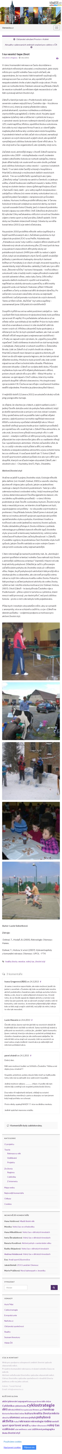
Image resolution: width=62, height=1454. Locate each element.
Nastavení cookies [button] (12, 1447)
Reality (7, 1332)
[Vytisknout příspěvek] (57, 58)
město (55, 1413)
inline (21, 1413)
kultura (29, 1413)
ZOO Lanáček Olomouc (27, 1265)
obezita (5, 1417)
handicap (48, 1409)
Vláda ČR (8, 1343)
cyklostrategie (41, 1405)
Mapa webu (9, 1187)
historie (6, 1413)
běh (43, 1401)
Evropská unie (10, 1315)
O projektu (9, 1144)
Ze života (8, 1168)
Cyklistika (11, 1177)
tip (30, 1426)
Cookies (8, 1204)
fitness (36, 1409)
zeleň (29, 1429)
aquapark (23, 1401)
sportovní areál (18, 1425)
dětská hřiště (14, 1409)
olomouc (15, 1417)
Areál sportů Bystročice (19, 1259)
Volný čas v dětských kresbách (36, 1232)
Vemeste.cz (8, 27)
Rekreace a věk (14, 1153)
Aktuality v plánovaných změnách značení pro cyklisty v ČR (31, 44)
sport (5, 1425)
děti (4, 1409)
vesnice (21, 961)
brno (39, 1401)
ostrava (25, 1417)
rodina (47, 1421)
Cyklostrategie (11, 1310)
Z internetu (12, 1181)
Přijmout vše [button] (29, 1447)
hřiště (16, 1414)
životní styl (40, 961)
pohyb (32, 1417)
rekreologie (36, 1421)
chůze (48, 1401)
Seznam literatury (12, 1337)
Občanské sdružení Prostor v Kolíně (32, 39)
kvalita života (11, 961)
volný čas (30, 961)
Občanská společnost (14, 1326)
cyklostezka (20, 1405)
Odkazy (7, 1198)
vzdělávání (8, 1429)
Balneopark (32, 1401)
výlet (16, 1429)
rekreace (24, 1421)
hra (12, 1413)
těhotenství (42, 1426)
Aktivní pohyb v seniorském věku (36, 1243)
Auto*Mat (8, 1304)
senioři (55, 1421)
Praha (16, 1421)
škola (4, 1433)
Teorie (7, 1149)
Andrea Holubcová (13, 1254)
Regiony (14, 58)
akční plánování (10, 1401)
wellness (23, 1429)
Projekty (11, 1162)
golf (41, 1410)
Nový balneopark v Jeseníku (33, 1270)
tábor (34, 1425)
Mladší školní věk (27, 1221)
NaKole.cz (8, 1321)
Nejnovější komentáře (14, 1193)
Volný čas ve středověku (23, 1226)
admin (7, 58)
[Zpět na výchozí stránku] (31, 12)
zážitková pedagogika (43, 1429)
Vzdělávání (12, 1158)
